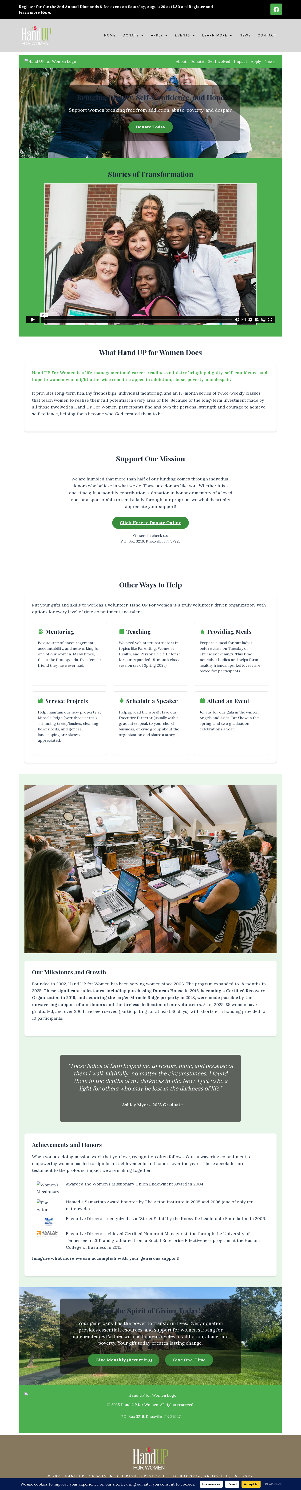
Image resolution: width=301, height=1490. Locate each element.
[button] (133, 35)
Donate (131, 35)
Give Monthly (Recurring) (123, 1360)
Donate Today (150, 127)
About (181, 61)
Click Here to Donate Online (150, 522)
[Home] (50, 61)
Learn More (214, 35)
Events (182, 35)
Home (110, 35)
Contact (267, 35)
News (245, 35)
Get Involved (218, 61)
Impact (240, 61)
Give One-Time (189, 1360)
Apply (157, 35)
